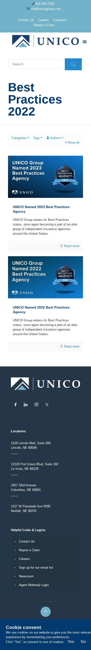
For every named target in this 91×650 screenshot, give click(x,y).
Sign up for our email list (36, 567)
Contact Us (26, 20)
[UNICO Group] (45, 42)
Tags (36, 138)
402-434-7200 (44, 4)
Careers (43, 20)
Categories (19, 138)
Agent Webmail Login (34, 585)
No (83, 642)
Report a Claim (44, 25)
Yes (70, 642)
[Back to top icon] (46, 612)
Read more (71, 246)
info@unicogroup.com (46, 9)
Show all (73, 142)
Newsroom (26, 576)
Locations (60, 20)
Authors (55, 138)
